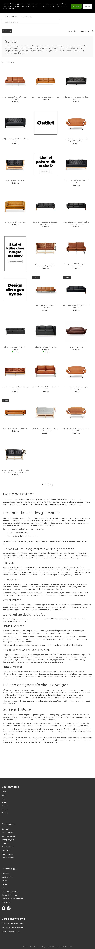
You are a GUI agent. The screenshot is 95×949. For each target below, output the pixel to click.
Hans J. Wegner (8, 840)
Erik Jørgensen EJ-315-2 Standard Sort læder (15, 140)
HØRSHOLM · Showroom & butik (13, 928)
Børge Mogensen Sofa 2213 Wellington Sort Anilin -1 (76, 306)
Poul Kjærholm (7, 847)
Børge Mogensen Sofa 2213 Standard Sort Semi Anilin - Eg (46, 223)
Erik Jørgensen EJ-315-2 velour (15, 222)
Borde (4, 795)
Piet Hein (5, 843)
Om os (4, 881)
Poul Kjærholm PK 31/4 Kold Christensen (45, 306)
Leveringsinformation (10, 891)
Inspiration (6, 902)
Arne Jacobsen (7, 832)
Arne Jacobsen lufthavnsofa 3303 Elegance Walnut (15, 98)
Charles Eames (49, 740)
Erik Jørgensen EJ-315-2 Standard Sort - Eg (76, 181)
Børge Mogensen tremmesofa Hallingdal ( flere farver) (46, 429)
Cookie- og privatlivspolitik (12, 898)
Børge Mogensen (8, 836)
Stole (4, 792)
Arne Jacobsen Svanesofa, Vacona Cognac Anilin (76, 429)
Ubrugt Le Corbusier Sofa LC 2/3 (15, 347)
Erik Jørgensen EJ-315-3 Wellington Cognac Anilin (15, 388)
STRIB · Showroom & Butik (11, 932)
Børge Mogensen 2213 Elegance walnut (45, 97)
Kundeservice (7, 877)
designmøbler (28, 701)
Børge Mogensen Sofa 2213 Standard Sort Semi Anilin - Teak (76, 223)
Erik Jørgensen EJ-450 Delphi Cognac (15, 428)
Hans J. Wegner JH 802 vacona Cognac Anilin (46, 388)
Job (3, 888)
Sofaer (4, 799)
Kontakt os (6, 873)
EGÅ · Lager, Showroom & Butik (12, 924)
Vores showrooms (13, 918)
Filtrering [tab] (7, 31)
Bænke (4, 802)
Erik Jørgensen (7, 854)
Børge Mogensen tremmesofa (15, 180)
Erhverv (5, 884)
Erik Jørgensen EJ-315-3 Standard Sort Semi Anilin (76, 98)
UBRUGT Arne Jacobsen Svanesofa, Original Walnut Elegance (76, 140)
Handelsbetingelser (10, 895)
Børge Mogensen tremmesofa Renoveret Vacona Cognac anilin (45, 265)
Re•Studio (6, 829)
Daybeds (5, 806)
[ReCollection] (30, 16)
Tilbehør (5, 813)
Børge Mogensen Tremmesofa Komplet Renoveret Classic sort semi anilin (15, 471)
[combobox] (31, 22)
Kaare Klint (6, 850)
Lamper (5, 809)
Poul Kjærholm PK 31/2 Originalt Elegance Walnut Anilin (76, 265)
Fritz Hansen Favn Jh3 (76, 347)
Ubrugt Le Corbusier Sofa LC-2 (45, 347)
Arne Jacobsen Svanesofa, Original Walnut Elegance (76, 388)
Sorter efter (72, 31)
